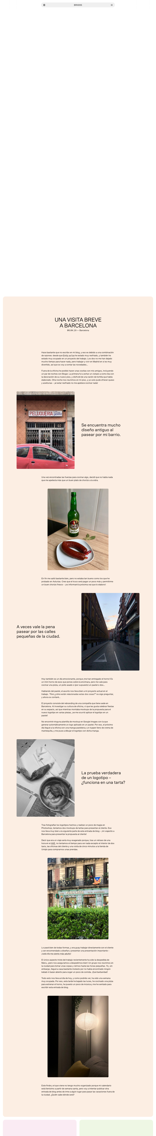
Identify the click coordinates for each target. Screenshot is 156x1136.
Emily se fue (68, 356)
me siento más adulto (60, 954)
